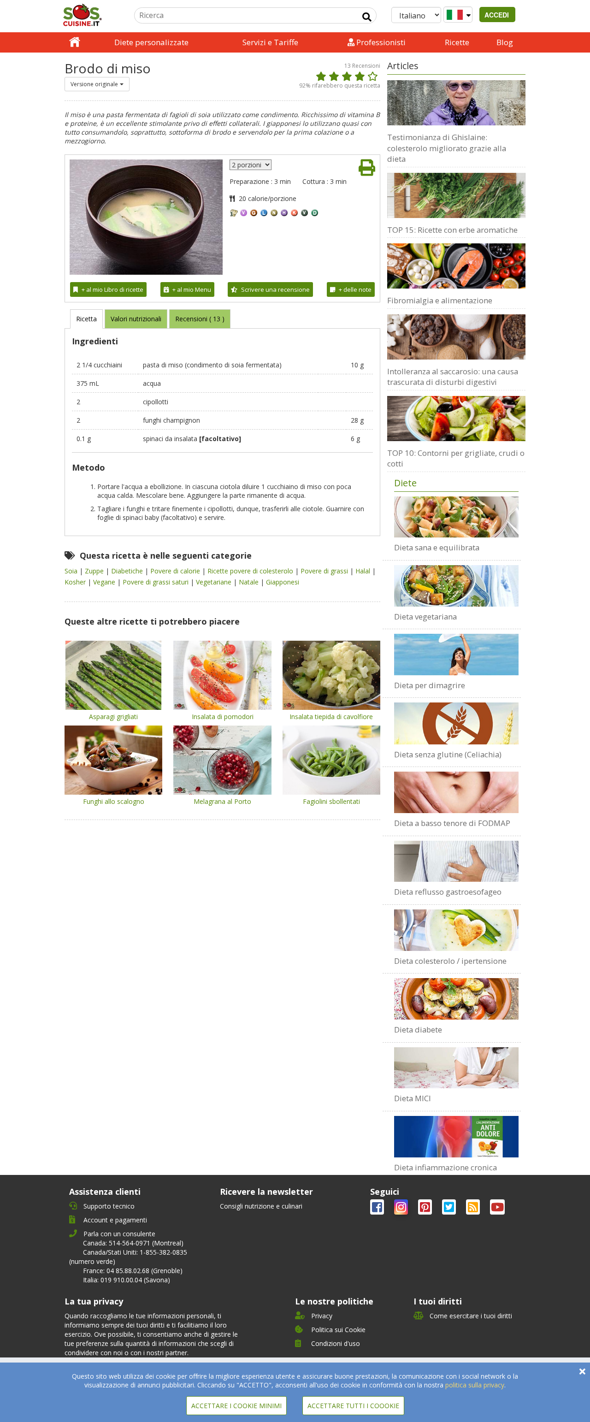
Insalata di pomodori (223, 716)
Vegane (105, 582)
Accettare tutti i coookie (353, 1405)
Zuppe (95, 570)
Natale (249, 582)
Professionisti (380, 42)
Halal (363, 570)
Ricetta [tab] (86, 318)
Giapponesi (282, 582)
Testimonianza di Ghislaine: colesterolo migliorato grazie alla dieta (446, 148)
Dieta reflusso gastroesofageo (448, 891)
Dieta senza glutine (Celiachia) (448, 754)
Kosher (76, 582)
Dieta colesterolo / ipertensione (450, 961)
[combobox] (97, 84)
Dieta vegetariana (425, 616)
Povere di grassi (325, 570)
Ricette (457, 42)
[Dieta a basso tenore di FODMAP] (456, 792)
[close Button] (582, 1372)
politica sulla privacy (474, 1385)
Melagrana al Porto (222, 801)
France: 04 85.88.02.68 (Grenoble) (133, 1270)
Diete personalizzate (151, 42)
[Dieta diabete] (456, 999)
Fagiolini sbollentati (331, 801)
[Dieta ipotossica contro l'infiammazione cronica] (456, 1136)
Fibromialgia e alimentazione (439, 300)
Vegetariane (214, 582)
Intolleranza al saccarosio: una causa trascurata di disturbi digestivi (452, 377)
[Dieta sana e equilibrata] (456, 517)
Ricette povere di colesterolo (251, 570)
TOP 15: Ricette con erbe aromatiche (452, 229)
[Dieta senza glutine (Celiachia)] (456, 723)
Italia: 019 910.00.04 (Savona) (126, 1279)
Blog (504, 42)
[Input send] (367, 17)
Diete (405, 483)
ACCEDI (498, 14)
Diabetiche (128, 570)
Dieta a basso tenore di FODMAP (452, 823)
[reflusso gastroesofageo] (456, 861)
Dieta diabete (418, 1029)
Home (75, 42)
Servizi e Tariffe (270, 42)
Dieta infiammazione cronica (445, 1167)
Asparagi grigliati (113, 716)
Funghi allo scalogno (113, 801)
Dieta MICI (412, 1098)
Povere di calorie (176, 570)
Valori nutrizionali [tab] (136, 318)
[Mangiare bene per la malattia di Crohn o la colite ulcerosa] (456, 1068)
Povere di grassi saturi (156, 582)
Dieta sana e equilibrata (436, 547)
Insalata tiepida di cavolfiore (331, 716)
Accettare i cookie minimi (236, 1405)
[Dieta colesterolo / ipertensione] (456, 930)
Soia (72, 570)
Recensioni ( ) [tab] (199, 318)
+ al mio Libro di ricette (112, 289)
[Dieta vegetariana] (456, 586)
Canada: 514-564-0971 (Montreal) (133, 1243)
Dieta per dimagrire (429, 685)
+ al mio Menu (191, 289)
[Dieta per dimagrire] (456, 654)
